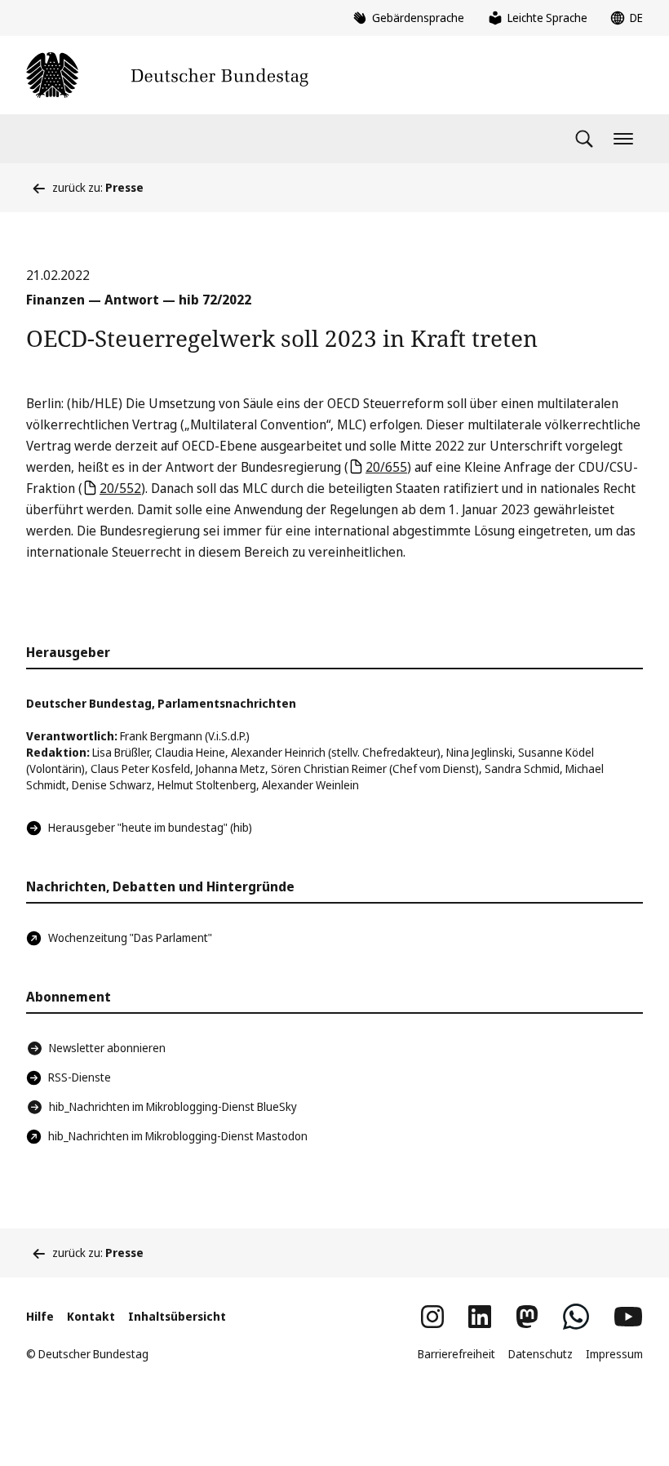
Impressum (614, 1354)
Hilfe (40, 1316)
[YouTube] (628, 1317)
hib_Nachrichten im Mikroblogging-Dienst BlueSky (173, 1106)
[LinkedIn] (479, 1317)
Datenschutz (540, 1354)
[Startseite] (167, 75)
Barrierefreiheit (456, 1354)
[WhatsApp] (576, 1317)
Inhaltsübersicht (177, 1316)
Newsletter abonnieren (107, 1047)
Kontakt (91, 1316)
